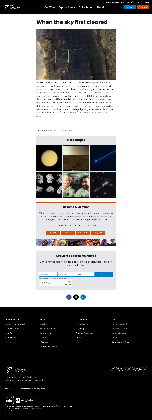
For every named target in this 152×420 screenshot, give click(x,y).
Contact (80, 337)
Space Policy (10, 337)
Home (55, 130)
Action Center (82, 324)
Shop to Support (119, 333)
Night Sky (9, 333)
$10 (68, 232)
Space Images (66, 130)
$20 (83, 232)
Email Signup (81, 328)
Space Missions (12, 328)
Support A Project (119, 328)
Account (126, 2)
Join (129, 7)
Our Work (49, 7)
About (100, 7)
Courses (44, 342)
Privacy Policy (67, 278)
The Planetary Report (49, 346)
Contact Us (26, 389)
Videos (43, 337)
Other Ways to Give (120, 342)
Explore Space (67, 7)
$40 (98, 232)
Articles (43, 324)
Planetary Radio (47, 328)
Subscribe (104, 274)
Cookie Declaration (12, 411)
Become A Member (84, 333)
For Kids (8, 342)
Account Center (12, 389)
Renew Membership (120, 324)
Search (146, 2)
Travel (114, 337)
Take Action (86, 7)
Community (113, 2)
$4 (53, 232)
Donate (143, 7)
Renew (136, 2)
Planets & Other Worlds (15, 324)
